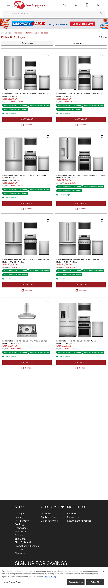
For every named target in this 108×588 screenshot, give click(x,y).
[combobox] (81, 43)
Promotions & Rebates (27, 545)
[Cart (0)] (98, 5)
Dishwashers (22, 527)
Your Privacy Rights (12, 582)
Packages (18, 33)
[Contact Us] (87, 5)
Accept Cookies (76, 582)
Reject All (95, 582)
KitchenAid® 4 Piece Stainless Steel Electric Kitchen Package (25, 94)
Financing (46, 513)
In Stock (19, 549)
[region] (54, 577)
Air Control (20, 531)
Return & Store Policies (79, 520)
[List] (64, 5)
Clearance (20, 553)
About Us (72, 513)
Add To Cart (27, 119)
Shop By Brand (23, 542)
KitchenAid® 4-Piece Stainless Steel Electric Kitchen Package (80, 259)
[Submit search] (101, 13)
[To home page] (29, 5)
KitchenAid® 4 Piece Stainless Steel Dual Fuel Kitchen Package (80, 175)
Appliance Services (50, 517)
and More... (20, 538)
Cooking (19, 524)
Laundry (19, 517)
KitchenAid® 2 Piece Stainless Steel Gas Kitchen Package (24, 341)
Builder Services (49, 520)
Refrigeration (22, 520)
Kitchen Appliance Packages (36, 33)
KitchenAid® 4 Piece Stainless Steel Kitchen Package (76, 341)
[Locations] (76, 5)
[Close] (103, 571)
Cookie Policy (50, 576)
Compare (28, 125)
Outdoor (19, 535)
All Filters (29, 43)
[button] (8, 5)
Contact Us (73, 517)
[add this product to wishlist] (48, 55)
